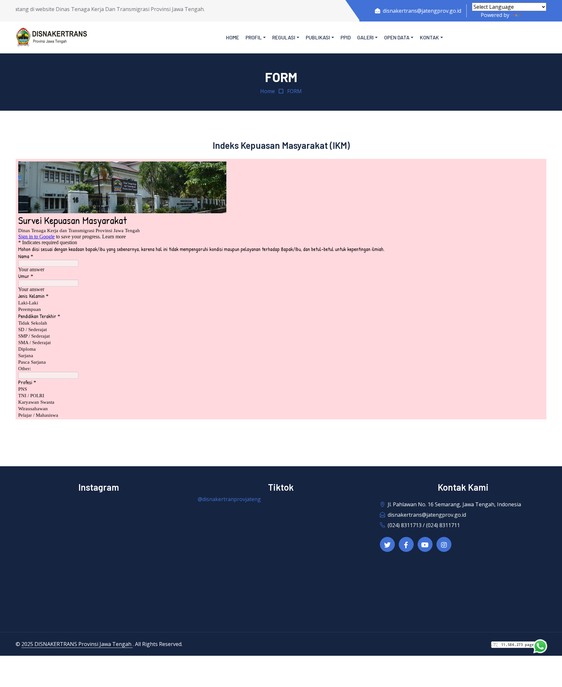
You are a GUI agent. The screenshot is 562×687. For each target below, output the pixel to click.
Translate (534, 15)
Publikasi (318, 37)
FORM (294, 91)
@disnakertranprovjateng (229, 499)
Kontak (429, 37)
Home (232, 37)
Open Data (396, 37)
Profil (254, 37)
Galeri (365, 37)
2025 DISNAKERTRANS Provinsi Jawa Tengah (77, 644)
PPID (346, 37)
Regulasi (283, 37)
